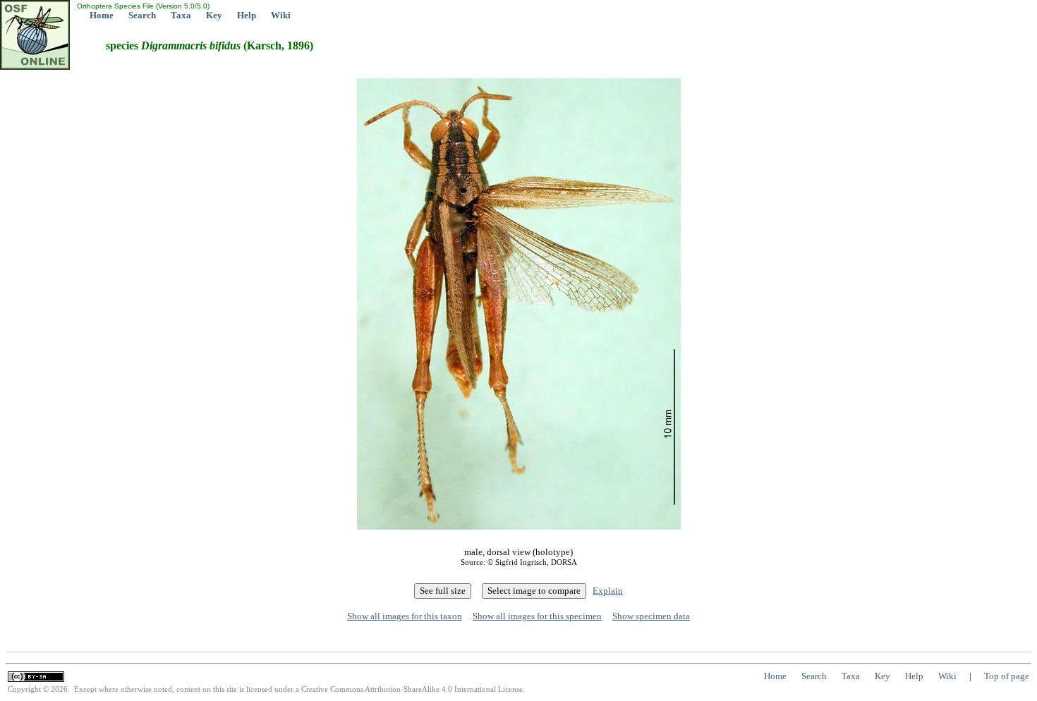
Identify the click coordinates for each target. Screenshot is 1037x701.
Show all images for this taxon (404, 616)
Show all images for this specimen (537, 616)
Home (102, 15)
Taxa (181, 15)
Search (142, 15)
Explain (608, 590)
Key (214, 15)
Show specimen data (651, 616)
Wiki (281, 15)
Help (246, 15)
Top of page (1006, 676)
